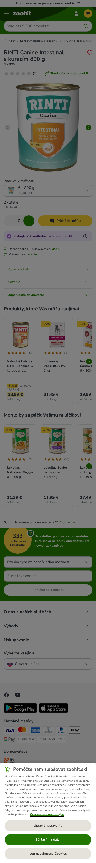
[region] (48, 813)
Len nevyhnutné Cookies (48, 853)
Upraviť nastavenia (48, 825)
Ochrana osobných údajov (47, 814)
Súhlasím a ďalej (48, 839)
